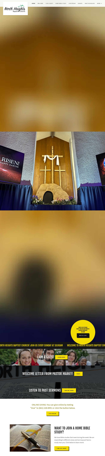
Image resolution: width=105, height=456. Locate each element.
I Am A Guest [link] (49, 3)
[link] (15, 2)
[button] (99, 3)
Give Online (52, 413)
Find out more (61, 448)
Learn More (61, 357)
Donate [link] (80, 3)
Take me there (69, 390)
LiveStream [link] (72, 3)
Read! (78, 374)
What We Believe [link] (90, 3)
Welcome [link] (40, 3)
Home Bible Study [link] (61, 3)
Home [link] (33, 3)
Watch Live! (83, 335)
